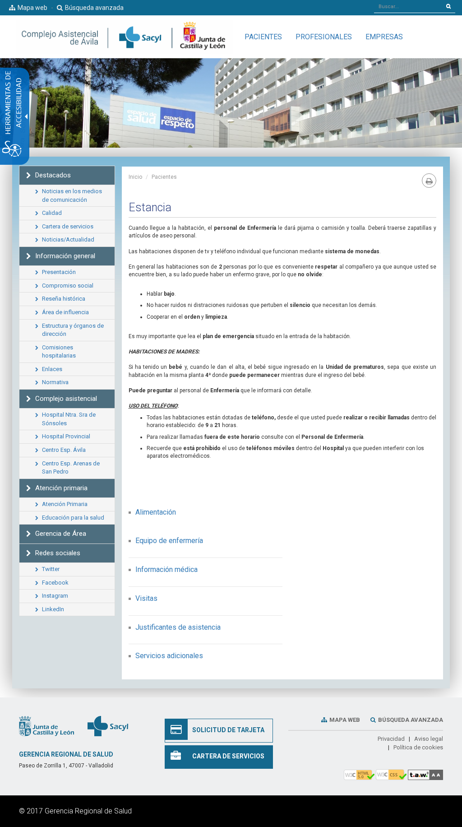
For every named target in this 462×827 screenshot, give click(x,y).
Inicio (135, 177)
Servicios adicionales (169, 655)
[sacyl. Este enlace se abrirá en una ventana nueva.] (108, 726)
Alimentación (155, 512)
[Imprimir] (429, 180)
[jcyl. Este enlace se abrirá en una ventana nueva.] (46, 726)
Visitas (146, 598)
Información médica (166, 569)
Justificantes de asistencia (178, 627)
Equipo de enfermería (169, 540)
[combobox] (408, 6)
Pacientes (164, 177)
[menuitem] (263, 36)
